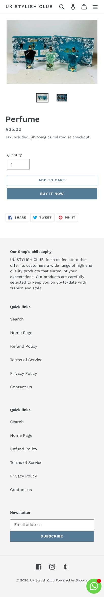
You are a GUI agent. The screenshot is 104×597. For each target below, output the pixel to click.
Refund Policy (23, 346)
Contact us (21, 387)
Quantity (14, 155)
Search (17, 319)
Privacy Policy (23, 373)
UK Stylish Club (29, 6)
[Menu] (95, 6)
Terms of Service (26, 359)
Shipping (38, 137)
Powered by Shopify (72, 580)
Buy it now (52, 194)
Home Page (21, 332)
